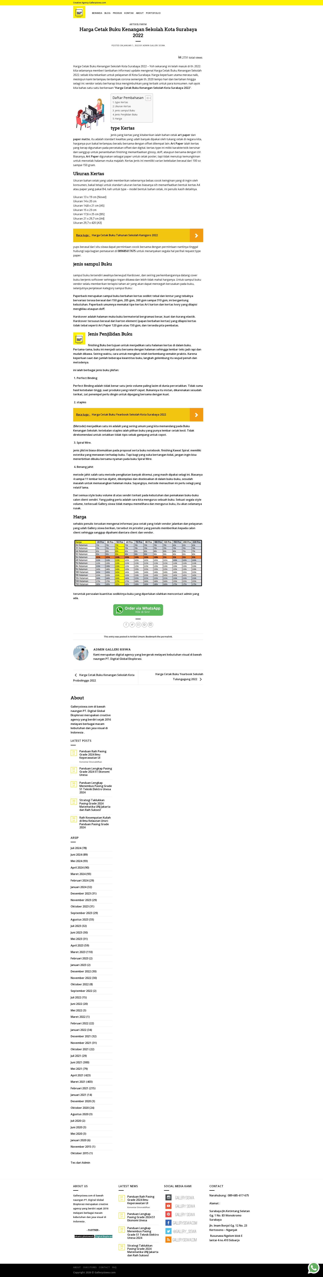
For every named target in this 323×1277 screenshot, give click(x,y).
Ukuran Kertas (123, 106)
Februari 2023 (79, 958)
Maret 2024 (78, 874)
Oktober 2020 (80, 1108)
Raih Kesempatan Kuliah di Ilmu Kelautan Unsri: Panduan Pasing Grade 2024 (95, 822)
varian (159, 161)
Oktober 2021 (80, 1049)
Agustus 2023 (79, 919)
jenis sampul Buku (125, 110)
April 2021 (77, 1075)
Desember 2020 (81, 1101)
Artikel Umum (138, 24)
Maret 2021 (78, 1082)
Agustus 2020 (79, 1114)
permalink (166, 636)
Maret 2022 (78, 1017)
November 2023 (81, 900)
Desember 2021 (81, 1036)
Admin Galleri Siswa (154, 45)
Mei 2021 (76, 1069)
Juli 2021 (76, 1056)
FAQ (114, 1267)
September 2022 (81, 991)
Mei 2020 (76, 1134)
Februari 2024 (79, 880)
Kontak (129, 12)
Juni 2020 (76, 1127)
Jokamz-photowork (84, 1236)
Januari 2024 (78, 887)
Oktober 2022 (80, 984)
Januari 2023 (78, 965)
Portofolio (153, 12)
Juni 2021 (76, 1062)
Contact (104, 1267)
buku (172, 504)
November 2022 (81, 978)
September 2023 (81, 913)
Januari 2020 (78, 1140)
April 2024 (77, 867)
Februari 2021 (79, 1088)
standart (117, 185)
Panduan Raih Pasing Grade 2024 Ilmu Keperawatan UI (92, 755)
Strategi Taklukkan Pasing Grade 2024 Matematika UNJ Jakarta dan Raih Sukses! (94, 805)
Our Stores (90, 1267)
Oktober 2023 (80, 906)
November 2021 (81, 1043)
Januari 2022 (78, 1030)
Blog (107, 12)
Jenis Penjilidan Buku (126, 114)
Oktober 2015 (80, 1153)
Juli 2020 (76, 1121)
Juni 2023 (76, 932)
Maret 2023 (78, 952)
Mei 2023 (76, 939)
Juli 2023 (76, 926)
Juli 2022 (76, 997)
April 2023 (77, 945)
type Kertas (121, 102)
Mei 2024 (76, 861)
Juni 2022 (76, 1004)
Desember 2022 (81, 971)
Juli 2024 (76, 848)
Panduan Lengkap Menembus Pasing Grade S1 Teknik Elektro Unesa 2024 (95, 787)
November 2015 (81, 1146)
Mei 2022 (76, 1010)
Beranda (97, 12)
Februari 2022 (79, 1023)
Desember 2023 (81, 893)
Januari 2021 (78, 1095)
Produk (117, 12)
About (140, 12)
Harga (118, 118)
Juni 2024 (76, 854)
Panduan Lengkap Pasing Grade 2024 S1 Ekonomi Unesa (95, 772)
